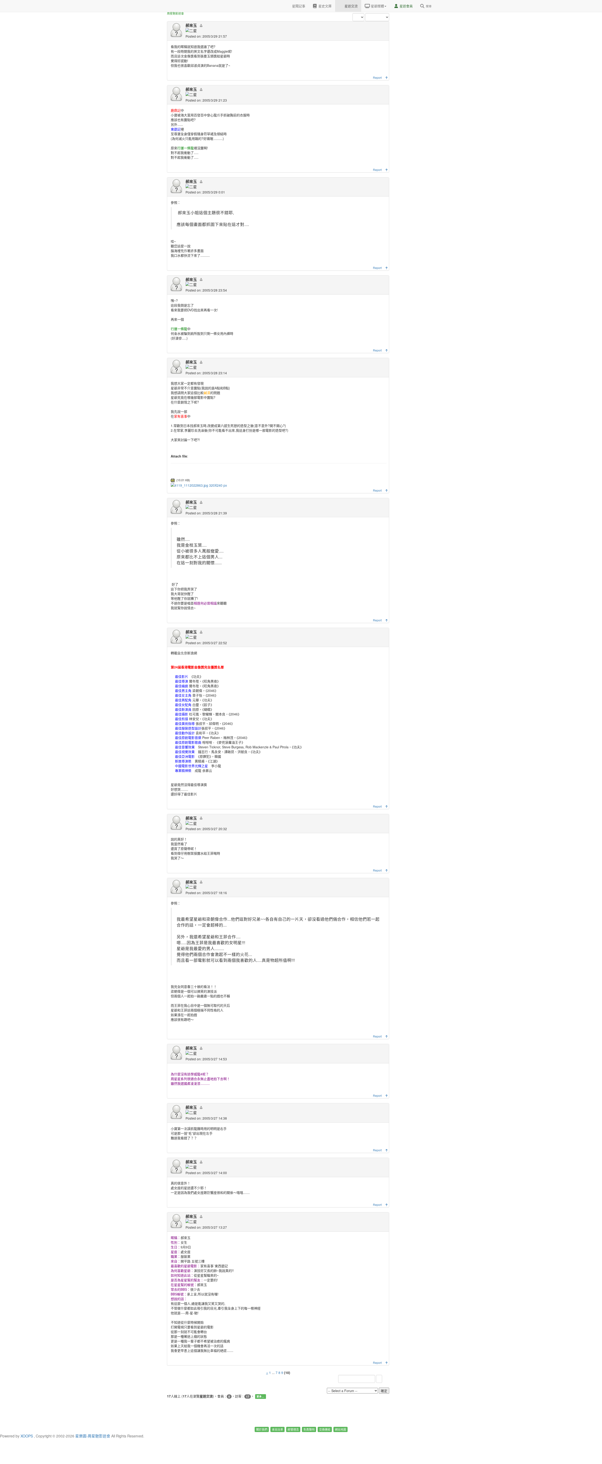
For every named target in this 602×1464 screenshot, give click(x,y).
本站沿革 (277, 1429)
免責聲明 (309, 1429)
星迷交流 (351, 6)
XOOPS (26, 1435)
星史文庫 (324, 6)
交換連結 (324, 1429)
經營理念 (293, 1429)
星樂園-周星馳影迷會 (92, 1435)
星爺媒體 (377, 6)
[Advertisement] (416, 70)
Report (377, 77)
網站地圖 (340, 1429)
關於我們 (261, 1429)
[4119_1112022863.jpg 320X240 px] (199, 484)
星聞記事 (298, 6)
